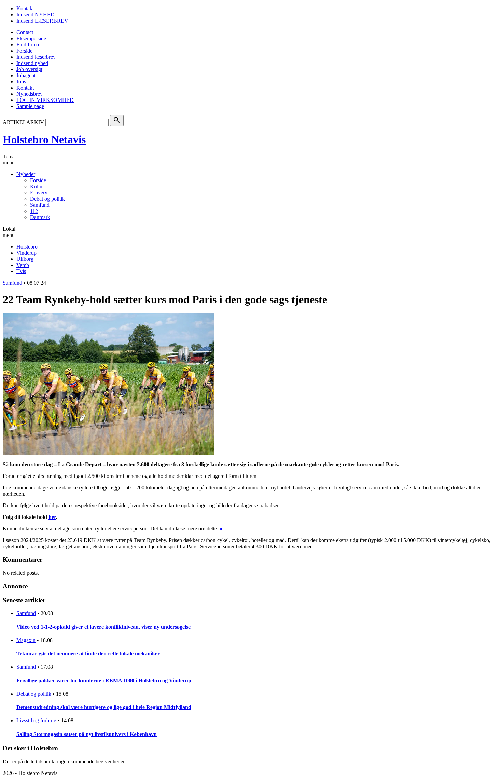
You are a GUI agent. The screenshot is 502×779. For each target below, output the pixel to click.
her (221, 529)
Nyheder (25, 174)
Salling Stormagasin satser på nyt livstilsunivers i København (86, 734)
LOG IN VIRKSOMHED (45, 100)
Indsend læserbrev (36, 57)
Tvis (21, 271)
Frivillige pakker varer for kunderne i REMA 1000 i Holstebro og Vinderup (103, 680)
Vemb (22, 265)
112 (34, 211)
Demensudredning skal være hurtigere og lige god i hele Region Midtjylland (103, 707)
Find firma (27, 45)
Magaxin (26, 640)
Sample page (30, 106)
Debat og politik (47, 199)
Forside (24, 51)
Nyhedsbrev (29, 94)
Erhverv (38, 193)
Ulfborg (24, 259)
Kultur (37, 186)
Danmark (40, 217)
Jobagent (26, 75)
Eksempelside (31, 38)
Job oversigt (29, 69)
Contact (24, 32)
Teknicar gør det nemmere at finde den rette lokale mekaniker (88, 653)
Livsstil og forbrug (36, 720)
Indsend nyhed (32, 63)
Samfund (40, 205)
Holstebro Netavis (44, 139)
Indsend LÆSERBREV (42, 21)
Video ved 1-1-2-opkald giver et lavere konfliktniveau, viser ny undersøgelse (103, 627)
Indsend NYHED (35, 14)
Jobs (21, 81)
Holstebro (27, 247)
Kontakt (25, 8)
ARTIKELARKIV (23, 122)
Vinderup (26, 253)
